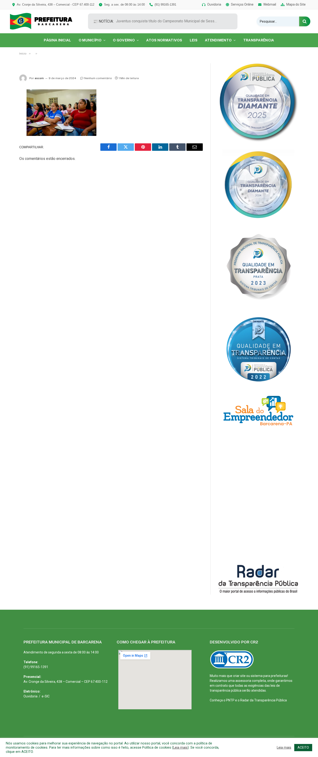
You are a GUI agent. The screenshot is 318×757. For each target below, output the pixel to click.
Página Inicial (57, 40)
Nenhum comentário (98, 78)
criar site (239, 676)
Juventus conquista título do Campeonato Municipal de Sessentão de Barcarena (168, 21)
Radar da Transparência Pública (263, 700)
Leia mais (180, 747)
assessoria (243, 681)
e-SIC (46, 696)
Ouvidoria (30, 696)
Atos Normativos (164, 40)
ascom (39, 78)
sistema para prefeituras (269, 676)
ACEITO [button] (303, 747)
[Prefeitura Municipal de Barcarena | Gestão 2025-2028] (44, 21)
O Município (90, 40)
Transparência (258, 40)
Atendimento (218, 40)
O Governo (124, 40)
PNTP (230, 700)
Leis (193, 40)
